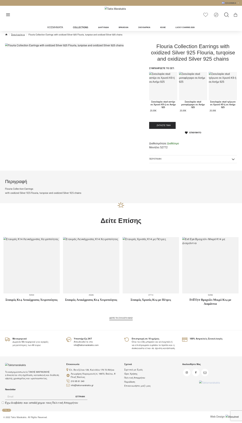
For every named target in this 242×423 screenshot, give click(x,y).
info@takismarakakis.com (86, 345)
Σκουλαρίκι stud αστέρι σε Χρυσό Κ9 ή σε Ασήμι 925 (163, 105)
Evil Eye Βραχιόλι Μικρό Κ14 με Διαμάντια (210, 301)
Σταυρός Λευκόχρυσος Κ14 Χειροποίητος (91, 300)
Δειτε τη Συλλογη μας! (121, 318)
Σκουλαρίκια (18, 34)
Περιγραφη (155, 159)
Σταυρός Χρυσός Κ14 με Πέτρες (151, 300)
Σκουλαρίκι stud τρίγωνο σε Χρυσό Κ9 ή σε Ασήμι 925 (223, 105)
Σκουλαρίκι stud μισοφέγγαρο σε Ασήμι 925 (193, 105)
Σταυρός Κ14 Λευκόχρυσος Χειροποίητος (31, 300)
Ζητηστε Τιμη (163, 125)
